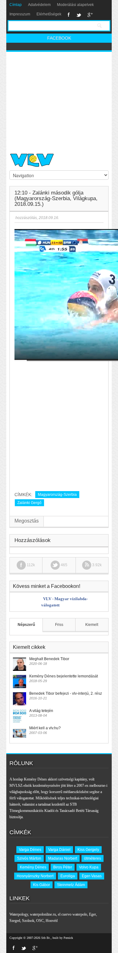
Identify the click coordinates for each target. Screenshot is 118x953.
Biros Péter (62, 867)
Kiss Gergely (88, 849)
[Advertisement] (59, 100)
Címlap (15, 5)
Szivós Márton (29, 858)
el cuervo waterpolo (72, 914)
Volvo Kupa (88, 867)
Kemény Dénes (33, 867)
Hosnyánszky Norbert (35, 876)
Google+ (90, 14)
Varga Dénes (30, 849)
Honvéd (52, 920)
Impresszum (19, 14)
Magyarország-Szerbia (57, 494)
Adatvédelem (39, 5)
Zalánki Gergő (29, 503)
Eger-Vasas (92, 876)
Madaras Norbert (62, 858)
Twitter (78, 14)
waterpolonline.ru (43, 914)
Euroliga (67, 876)
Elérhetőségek (49, 14)
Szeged (14, 920)
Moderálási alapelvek (75, 5)
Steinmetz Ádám (71, 885)
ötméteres (92, 858)
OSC (40, 920)
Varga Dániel (59, 849)
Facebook (69, 14)
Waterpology (18, 914)
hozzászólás (25, 218)
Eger (92, 914)
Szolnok (28, 920)
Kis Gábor (41, 885)
